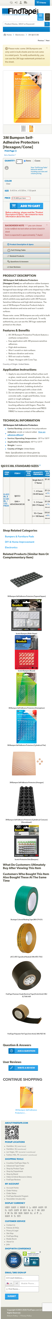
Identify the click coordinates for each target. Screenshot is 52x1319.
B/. (31, 1213)
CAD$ (13, 1207)
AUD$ (40, 1207)
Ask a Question (9, 155)
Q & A (19, 262)
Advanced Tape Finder (15, 1166)
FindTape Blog (12, 1236)
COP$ (16, 1210)
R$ (46, 1207)
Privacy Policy (26, 1316)
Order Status (11, 1193)
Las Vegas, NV (12, 1152)
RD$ (25, 1210)
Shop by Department (14, 1171)
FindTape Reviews (13, 1180)
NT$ (19, 1216)
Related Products (16, 256)
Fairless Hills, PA (12, 1155)
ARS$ (34, 1207)
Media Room (11, 1239)
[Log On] (16, 3)
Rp (29, 1210)
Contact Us (10, 1225)
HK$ (43, 1210)
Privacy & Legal (12, 1231)
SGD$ (7, 1216)
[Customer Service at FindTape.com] (11, 3)
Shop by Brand (12, 1174)
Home (9, 35)
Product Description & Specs (21, 244)
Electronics (19, 35)
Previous (41, 41)
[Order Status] (25, 3)
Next (48, 41)
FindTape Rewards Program (17, 1196)
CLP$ (10, 1210)
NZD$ (26, 1213)
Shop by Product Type (15, 1169)
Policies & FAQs (12, 1228)
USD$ (7, 1207)
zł (34, 1213)
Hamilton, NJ (11, 1146)
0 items (42, 3)
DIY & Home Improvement (19, 541)
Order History (11, 1191)
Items (28, 161)
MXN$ (22, 1207)
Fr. (6, 1210)
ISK (38, 1210)
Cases (37, 161)
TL (15, 1216)
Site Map (9, 1233)
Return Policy (12, 1316)
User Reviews (15, 267)
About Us (10, 1242)
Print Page (10, 151)
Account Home (12, 1188)
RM (15, 1213)
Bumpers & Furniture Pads (19, 536)
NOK (20, 1213)
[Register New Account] (20, 3)
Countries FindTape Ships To (17, 1163)
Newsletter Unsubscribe (15, 1199)
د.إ (30, 1207)
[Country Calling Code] (9, 1283)
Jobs (8, 1245)
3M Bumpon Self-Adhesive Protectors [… (26, 1111)
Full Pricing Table (18, 250)
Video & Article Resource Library (19, 1177)
